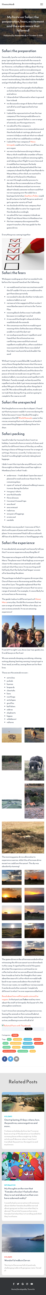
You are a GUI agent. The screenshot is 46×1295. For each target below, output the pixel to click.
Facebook (14, 1284)
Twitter (18, 1284)
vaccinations (22, 1051)
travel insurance (9, 1051)
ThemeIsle (31, 1289)
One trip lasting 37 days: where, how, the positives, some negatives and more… (22, 1123)
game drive (17, 1039)
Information (9, 1185)
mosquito (16, 1047)
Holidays (8, 1116)
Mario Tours (28, 1043)
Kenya (5, 1043)
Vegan (32, 1051)
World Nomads (25, 417)
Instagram (27, 1284)
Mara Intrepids (15, 1043)
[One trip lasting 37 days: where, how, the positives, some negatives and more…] (23, 1101)
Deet (9, 1039)
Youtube (31, 1284)
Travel (15, 1035)
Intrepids (37, 1039)
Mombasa (6, 1047)
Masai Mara (38, 1043)
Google (22, 1284)
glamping (27, 1039)
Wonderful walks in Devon (17, 1260)
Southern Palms (31, 195)
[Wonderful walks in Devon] (23, 1238)
